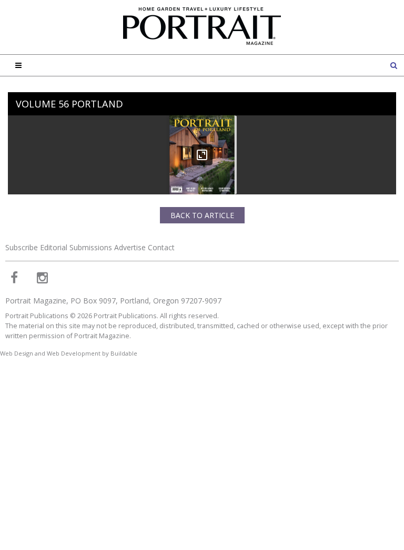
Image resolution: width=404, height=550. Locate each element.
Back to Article (202, 215)
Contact (161, 247)
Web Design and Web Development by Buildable (68, 353)
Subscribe (21, 247)
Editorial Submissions (76, 247)
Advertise (130, 247)
